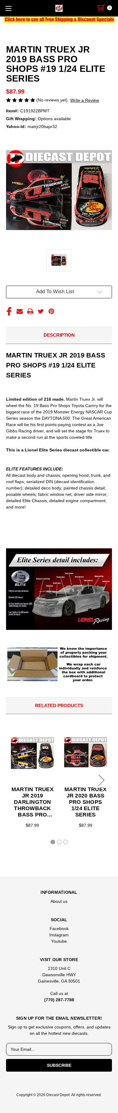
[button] (59, 20)
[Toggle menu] (8, 8)
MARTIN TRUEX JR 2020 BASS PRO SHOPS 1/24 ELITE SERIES (85, 802)
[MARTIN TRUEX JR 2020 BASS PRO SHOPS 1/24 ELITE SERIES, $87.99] (85, 753)
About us (59, 901)
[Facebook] (9, 311)
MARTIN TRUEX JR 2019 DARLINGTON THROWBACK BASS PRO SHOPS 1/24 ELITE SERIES (32, 802)
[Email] (20, 311)
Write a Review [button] (84, 100)
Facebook (59, 928)
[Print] (30, 311)
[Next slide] (100, 780)
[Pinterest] (51, 311)
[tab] (53, 842)
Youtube (59, 941)
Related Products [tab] (59, 705)
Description (59, 335)
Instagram (59, 934)
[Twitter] (41, 311)
